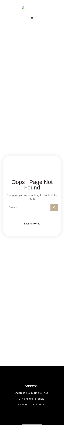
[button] (32, 17)
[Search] (54, 207)
